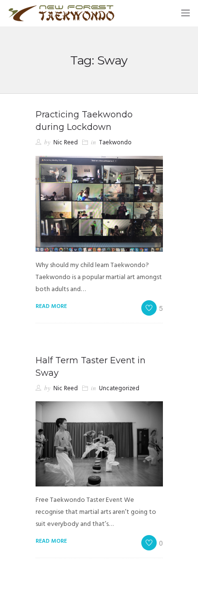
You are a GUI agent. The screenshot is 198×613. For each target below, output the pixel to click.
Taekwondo (115, 143)
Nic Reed (65, 143)
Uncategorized (119, 388)
